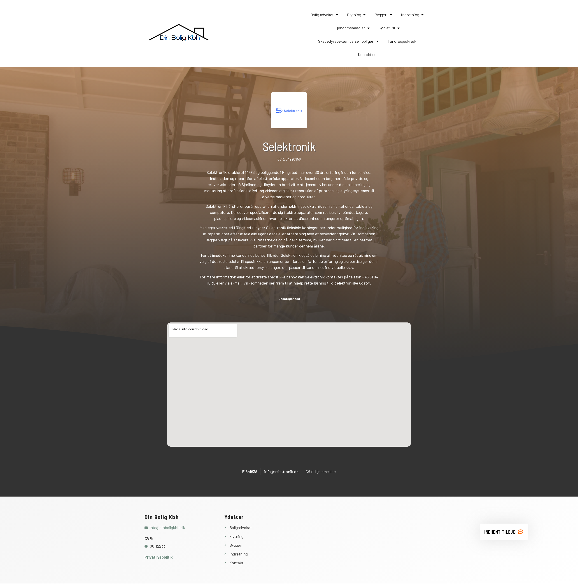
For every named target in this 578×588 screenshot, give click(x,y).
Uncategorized (289, 299)
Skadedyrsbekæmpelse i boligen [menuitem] (346, 41)
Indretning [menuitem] (410, 14)
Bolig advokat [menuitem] (321, 14)
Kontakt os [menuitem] (367, 54)
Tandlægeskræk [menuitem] (402, 41)
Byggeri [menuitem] (381, 14)
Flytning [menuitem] (354, 14)
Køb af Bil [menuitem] (387, 27)
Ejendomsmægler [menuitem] (350, 27)
